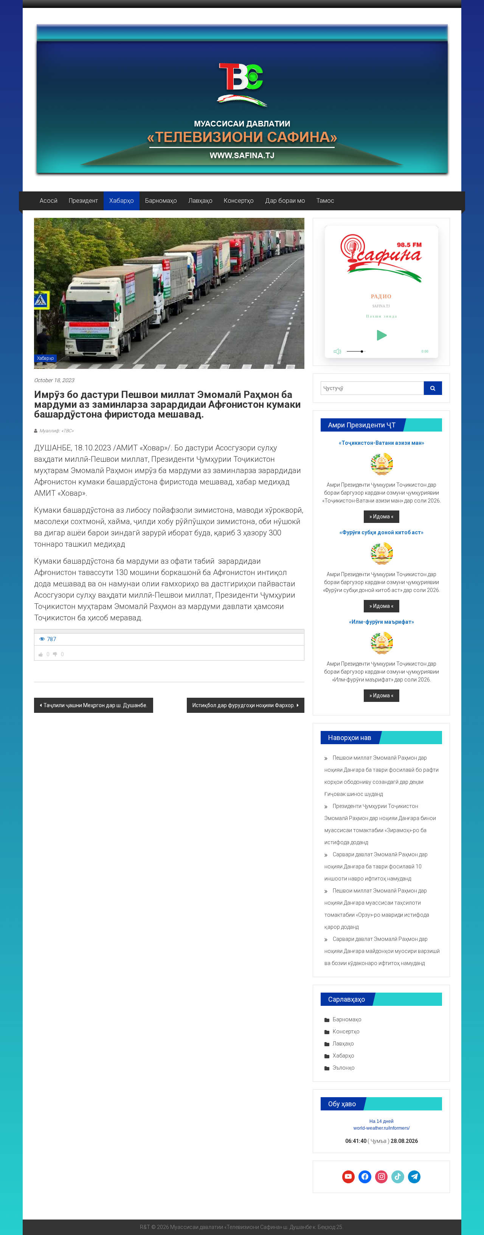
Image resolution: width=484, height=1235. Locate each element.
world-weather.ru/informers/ (382, 1128)
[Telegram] (414, 1177)
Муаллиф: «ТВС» (56, 430)
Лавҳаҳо (200, 200)
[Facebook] (365, 1177)
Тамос (325, 200)
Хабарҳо (121, 200)
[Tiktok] (397, 1177)
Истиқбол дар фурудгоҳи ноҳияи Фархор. (243, 705)
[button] (40, 654)
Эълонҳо (344, 1068)
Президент (83, 200)
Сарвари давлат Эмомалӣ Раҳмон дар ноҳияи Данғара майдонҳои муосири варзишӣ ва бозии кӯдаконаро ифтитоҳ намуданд (382, 951)
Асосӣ (48, 200)
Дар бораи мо (285, 200)
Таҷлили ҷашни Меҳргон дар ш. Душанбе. (95, 705)
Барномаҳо (161, 200)
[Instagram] (381, 1177)
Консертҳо (239, 200)
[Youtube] (348, 1177)
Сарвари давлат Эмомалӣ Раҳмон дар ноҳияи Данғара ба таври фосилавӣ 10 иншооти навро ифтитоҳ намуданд (376, 866)
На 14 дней (381, 1121)
